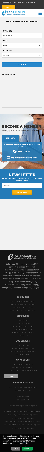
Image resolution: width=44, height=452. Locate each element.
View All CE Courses (23, 308)
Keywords (7, 31)
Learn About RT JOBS (23, 332)
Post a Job (23, 321)
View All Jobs (23, 346)
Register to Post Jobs (22, 327)
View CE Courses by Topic (23, 311)
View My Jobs (23, 324)
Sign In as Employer (22, 330)
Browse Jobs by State (23, 349)
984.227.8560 (8, 2)
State (5, 41)
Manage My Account (23, 365)
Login (8, 7)
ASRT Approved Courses (23, 302)
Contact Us (23, 335)
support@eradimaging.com (26, 2)
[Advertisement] (22, 224)
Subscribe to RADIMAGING (23, 370)
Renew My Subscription (23, 368)
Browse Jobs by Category (23, 351)
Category (7, 51)
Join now (10, 138)
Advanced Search (23, 354)
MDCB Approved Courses (22, 305)
